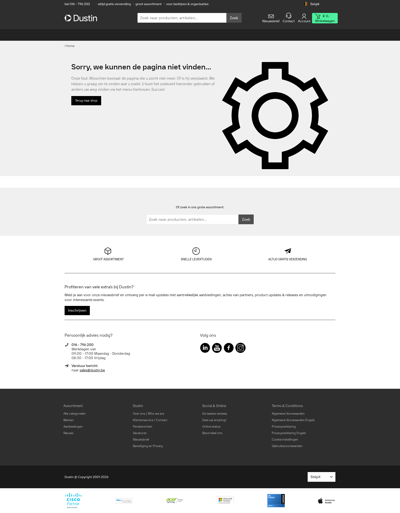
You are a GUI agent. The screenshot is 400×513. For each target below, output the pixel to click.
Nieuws (68, 433)
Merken (68, 420)
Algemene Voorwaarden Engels (293, 420)
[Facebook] (229, 349)
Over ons (139, 413)
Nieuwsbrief (141, 439)
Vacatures (140, 433)
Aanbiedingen (73, 426)
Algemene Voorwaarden (288, 413)
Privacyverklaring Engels (289, 433)
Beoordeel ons (212, 433)
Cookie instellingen (285, 439)
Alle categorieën (74, 413)
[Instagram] (240, 349)
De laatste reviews (214, 413)
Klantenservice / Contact (150, 420)
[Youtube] (217, 349)
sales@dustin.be (92, 370)
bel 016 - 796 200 (77, 4)
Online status (211, 426)
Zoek (234, 18)
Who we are (156, 413)
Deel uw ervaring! (214, 420)
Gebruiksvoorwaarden (287, 446)
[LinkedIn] (205, 349)
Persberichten (142, 426)
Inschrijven (77, 310)
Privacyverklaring (284, 426)
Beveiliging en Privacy (148, 446)
